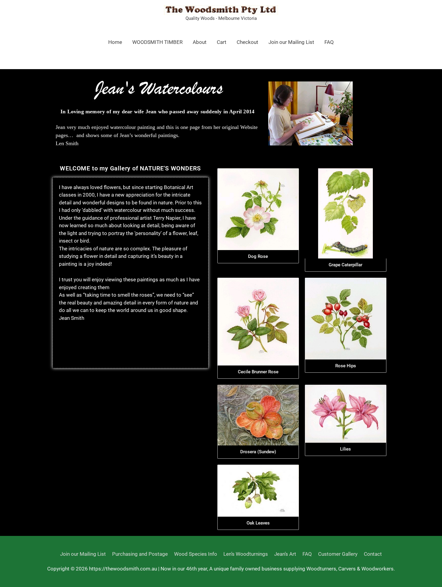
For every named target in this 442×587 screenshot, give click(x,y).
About (200, 42)
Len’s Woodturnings (245, 554)
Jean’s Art (285, 554)
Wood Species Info (195, 554)
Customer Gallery (338, 554)
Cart (221, 42)
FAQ (329, 42)
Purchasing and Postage (140, 554)
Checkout (247, 42)
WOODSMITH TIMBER (157, 42)
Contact (373, 554)
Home (115, 42)
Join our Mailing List (291, 42)
